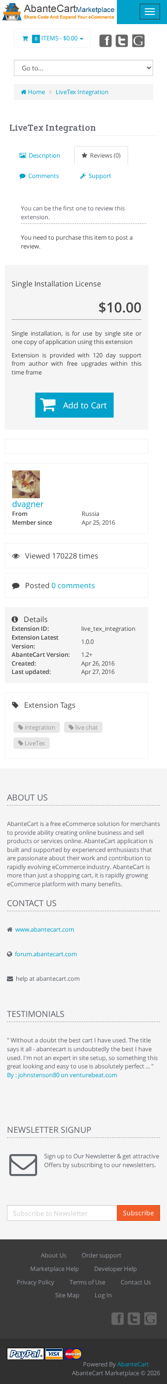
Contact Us (136, 1282)
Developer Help (115, 1268)
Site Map (67, 1295)
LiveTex (34, 743)
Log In (103, 1295)
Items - (56, 38)
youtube (139, 40)
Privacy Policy (35, 1282)
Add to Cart (85, 405)
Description (43, 155)
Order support (102, 1255)
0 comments (73, 585)
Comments (42, 175)
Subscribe (138, 1212)
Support (98, 175)
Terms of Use (87, 1282)
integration (39, 727)
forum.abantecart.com (46, 954)
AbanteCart (133, 1364)
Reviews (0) (104, 155)
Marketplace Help (54, 1268)
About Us (53, 1255)
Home (35, 92)
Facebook (105, 40)
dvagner (28, 503)
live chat (86, 727)
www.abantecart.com (44, 929)
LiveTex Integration (82, 92)
